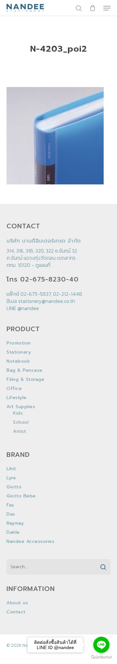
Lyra (11, 478)
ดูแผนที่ (42, 265)
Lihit (11, 469)
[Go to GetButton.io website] (101, 657)
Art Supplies (20, 407)
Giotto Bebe (21, 496)
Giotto (13, 487)
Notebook (18, 361)
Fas (10, 505)
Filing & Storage (25, 379)
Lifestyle (16, 398)
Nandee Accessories (30, 541)
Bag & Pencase (24, 370)
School (21, 422)
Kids (18, 413)
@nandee (28, 308)
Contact (16, 612)
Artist (19, 431)
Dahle (13, 532)
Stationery (18, 352)
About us (17, 603)
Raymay (15, 523)
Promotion (18, 343)
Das (10, 514)
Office (14, 388)
